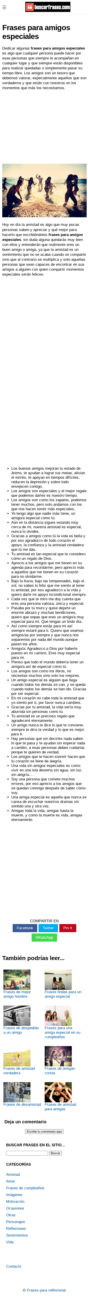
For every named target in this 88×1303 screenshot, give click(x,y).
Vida (10, 1242)
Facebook (25, 928)
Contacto (13, 1266)
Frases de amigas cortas (60, 1070)
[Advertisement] (44, 126)
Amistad (13, 1174)
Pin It (67, 928)
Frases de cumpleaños (25, 1188)
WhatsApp (44, 937)
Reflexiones (16, 1228)
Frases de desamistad (22, 1104)
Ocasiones (15, 1208)
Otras (11, 1215)
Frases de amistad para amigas (60, 1106)
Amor (10, 1181)
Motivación (15, 1201)
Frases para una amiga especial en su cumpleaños (62, 1032)
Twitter (48, 928)
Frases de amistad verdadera (19, 1070)
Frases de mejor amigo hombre (17, 994)
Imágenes (14, 1195)
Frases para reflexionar (46, 1290)
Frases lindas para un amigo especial (63, 994)
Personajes (15, 1222)
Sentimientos (17, 1235)
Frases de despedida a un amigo (21, 1030)
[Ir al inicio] (47, 10)
